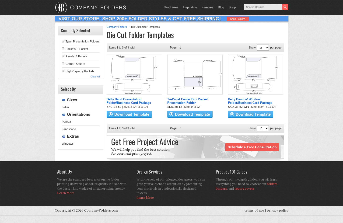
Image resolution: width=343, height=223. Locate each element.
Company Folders (117, 26)
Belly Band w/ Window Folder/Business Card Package (250, 101)
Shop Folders (237, 18)
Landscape (69, 129)
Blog (221, 7)
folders (272, 184)
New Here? (171, 7)
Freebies (206, 7)
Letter (65, 107)
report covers (244, 189)
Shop (231, 7)
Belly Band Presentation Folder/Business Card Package (129, 101)
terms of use (254, 210)
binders (221, 189)
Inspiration (190, 7)
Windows (68, 143)
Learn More (65, 193)
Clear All (95, 76)
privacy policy (277, 210)
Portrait (66, 121)
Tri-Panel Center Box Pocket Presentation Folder (187, 101)
